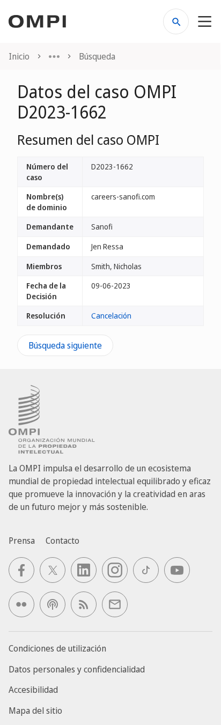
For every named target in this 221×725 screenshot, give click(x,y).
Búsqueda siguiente (65, 345)
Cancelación (111, 315)
